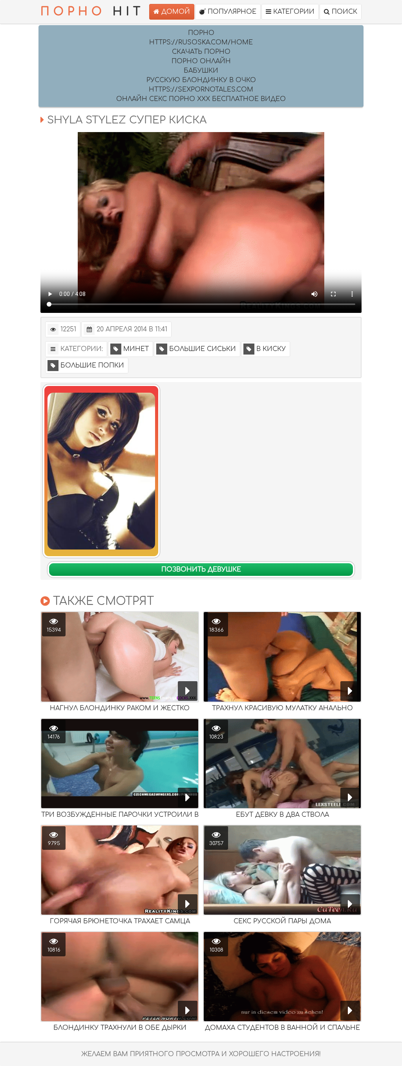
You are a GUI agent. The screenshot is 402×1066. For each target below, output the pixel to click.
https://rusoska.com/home (201, 42)
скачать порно (201, 51)
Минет (136, 349)
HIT (92, 12)
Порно (201, 33)
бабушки (201, 70)
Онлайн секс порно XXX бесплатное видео (201, 99)
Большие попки (92, 365)
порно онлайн (201, 61)
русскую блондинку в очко (201, 80)
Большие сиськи (202, 349)
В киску (271, 349)
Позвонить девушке (201, 569)
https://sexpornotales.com (201, 89)
